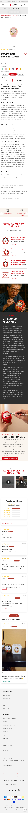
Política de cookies (8, 742)
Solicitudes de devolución (9, 718)
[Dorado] (20, 69)
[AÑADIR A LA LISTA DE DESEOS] (25, 54)
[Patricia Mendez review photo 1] (14, 650)
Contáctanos (6, 755)
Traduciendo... (7, 681)
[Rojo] (16, 69)
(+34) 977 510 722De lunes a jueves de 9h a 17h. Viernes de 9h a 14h (13, 760)
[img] (5, 529)
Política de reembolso (18, 805)
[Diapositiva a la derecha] (17, 46)
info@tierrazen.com (8, 765)
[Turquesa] (2, 69)
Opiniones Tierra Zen (8, 708)
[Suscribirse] (22, 784)
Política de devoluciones (9, 732)
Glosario (5, 721)
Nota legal (5, 738)
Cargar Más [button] (14, 616)
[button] (3, 5)
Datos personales (7, 745)
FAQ (4, 735)
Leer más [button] (4, 589)
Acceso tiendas (10, 775)
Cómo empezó (6, 698)
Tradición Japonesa (6, 15)
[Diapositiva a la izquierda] (10, 46)
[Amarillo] (9, 69)
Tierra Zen (11, 805)
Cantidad (3, 77)
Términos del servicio (20, 807)
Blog (4, 705)
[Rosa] (6, 69)
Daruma (15, 15)
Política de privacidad (9, 807)
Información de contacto (16, 809)
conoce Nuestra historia (10, 458)
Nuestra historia (7, 695)
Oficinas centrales (7, 702)
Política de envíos (7, 728)
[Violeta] (13, 69)
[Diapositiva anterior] (1, 213)
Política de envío (6, 809)
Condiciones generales (9, 725)
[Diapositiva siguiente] (26, 213)
